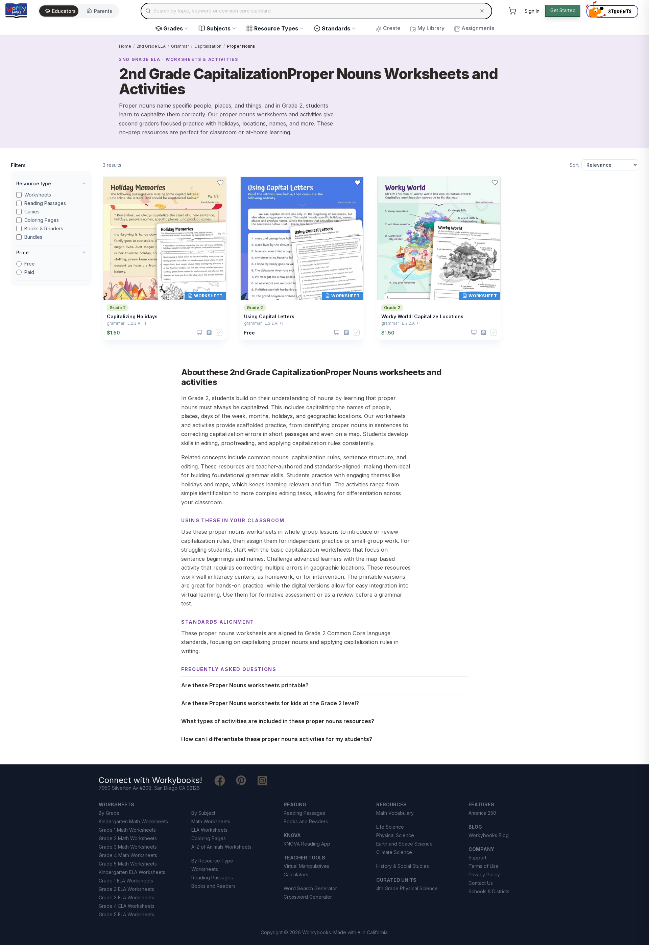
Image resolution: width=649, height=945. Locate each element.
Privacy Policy (484, 874)
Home (125, 46)
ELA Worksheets (209, 830)
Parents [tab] (103, 11)
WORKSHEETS (116, 804)
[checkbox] (219, 332)
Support (477, 857)
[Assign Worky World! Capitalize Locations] (483, 332)
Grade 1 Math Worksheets (127, 830)
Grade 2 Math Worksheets (128, 838)
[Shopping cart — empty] (512, 11)
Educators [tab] (64, 11)
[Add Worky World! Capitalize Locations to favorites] (494, 182)
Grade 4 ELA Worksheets (126, 906)
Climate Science (394, 852)
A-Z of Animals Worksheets (221, 847)
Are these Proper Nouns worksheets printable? (245, 685)
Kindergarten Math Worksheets (133, 821)
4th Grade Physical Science (407, 888)
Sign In (532, 11)
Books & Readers (43, 228)
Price (22, 252)
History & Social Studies (402, 866)
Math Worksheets (210, 821)
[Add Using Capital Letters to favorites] (357, 182)
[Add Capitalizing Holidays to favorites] (220, 182)
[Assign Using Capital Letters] (346, 332)
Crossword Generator (308, 897)
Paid (29, 272)
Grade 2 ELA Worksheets (126, 889)
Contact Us (480, 883)
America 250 (482, 813)
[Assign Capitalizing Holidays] (209, 332)
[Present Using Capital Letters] (337, 332)
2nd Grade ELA (151, 46)
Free (29, 264)
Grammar (180, 46)
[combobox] (316, 10)
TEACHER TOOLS (304, 857)
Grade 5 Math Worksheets (128, 864)
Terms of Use (483, 866)
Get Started (563, 10)
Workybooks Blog (488, 835)
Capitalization (207, 46)
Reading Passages (45, 203)
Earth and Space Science (404, 844)
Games (32, 211)
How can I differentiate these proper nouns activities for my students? (276, 739)
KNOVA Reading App (307, 844)
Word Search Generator (310, 888)
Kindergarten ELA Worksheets (132, 872)
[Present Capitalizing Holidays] (199, 332)
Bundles (33, 237)
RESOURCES (391, 804)
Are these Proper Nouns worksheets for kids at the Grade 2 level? (270, 703)
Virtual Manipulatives (306, 866)
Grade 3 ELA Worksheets (126, 897)
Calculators (296, 874)
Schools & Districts (488, 891)
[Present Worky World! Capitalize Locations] (474, 332)
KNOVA (292, 835)
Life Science (390, 827)
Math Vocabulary (395, 813)
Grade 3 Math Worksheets (128, 847)
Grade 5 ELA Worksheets (126, 914)
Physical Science (395, 835)
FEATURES (481, 804)
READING (295, 804)
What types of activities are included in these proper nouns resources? (277, 721)
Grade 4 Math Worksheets (128, 855)
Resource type (33, 183)
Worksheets (37, 195)
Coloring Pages (41, 220)
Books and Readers (213, 886)
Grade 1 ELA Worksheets (126, 880)
